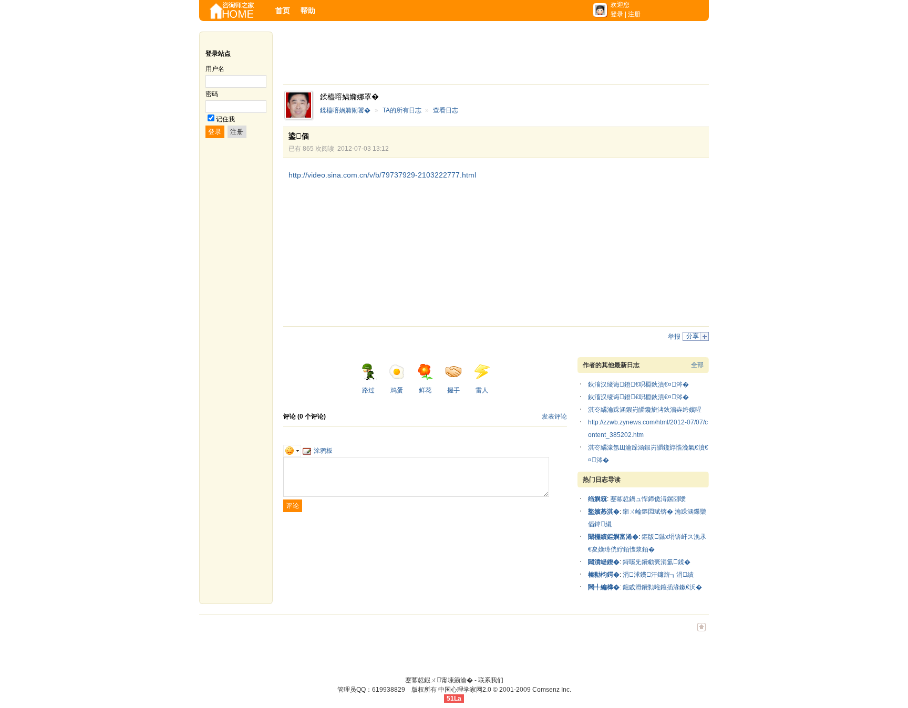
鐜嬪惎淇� (604, 511)
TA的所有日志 (402, 110)
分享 (692, 336)
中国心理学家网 (460, 689)
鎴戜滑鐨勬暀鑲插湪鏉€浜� (662, 587)
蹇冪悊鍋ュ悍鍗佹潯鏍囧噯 (648, 499)
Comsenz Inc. (551, 689)
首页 (282, 10)
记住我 (225, 119)
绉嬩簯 (597, 499)
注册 (634, 14)
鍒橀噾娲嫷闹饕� (345, 110)
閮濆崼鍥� (604, 562)
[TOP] (701, 632)
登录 (617, 14)
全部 (697, 365)
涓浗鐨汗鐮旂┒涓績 (658, 574)
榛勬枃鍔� (604, 574)
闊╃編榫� (604, 587)
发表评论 (554, 416)
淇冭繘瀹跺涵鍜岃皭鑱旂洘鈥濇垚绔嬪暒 (644, 409)
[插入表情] (292, 450)
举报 (674, 336)
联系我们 (490, 680)
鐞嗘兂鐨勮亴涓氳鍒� (656, 562)
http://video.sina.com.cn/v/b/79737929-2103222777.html (382, 175)
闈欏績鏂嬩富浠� (613, 536)
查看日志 (445, 110)
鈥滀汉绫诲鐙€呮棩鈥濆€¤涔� (638, 384)
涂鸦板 (323, 450)
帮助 (308, 10)
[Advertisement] (474, 55)
